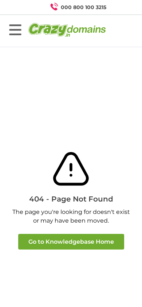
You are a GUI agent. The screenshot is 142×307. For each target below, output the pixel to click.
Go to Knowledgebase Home (71, 241)
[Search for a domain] (122, 7)
